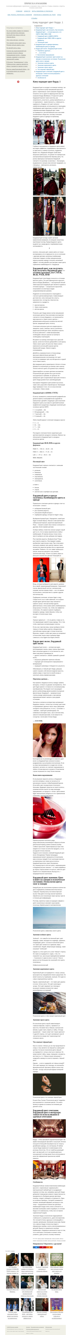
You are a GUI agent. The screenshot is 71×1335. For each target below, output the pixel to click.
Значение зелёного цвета (45, 63)
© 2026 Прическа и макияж (12, 1327)
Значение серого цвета (44, 67)
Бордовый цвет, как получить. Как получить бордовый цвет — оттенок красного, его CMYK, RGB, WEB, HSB (50, 32)
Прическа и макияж (35, 3)
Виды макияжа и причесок (42, 11)
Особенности (41, 78)
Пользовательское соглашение (37, 1327)
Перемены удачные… (44, 51)
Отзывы (34, 18)
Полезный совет (42, 42)
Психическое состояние (42, 1240)
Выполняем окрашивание (45, 55)
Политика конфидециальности (32, 1329)
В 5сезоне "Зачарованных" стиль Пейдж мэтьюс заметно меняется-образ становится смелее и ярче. (17, 64)
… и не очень (41, 53)
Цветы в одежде (55, 1238)
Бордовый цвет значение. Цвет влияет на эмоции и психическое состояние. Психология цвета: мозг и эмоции (50, 59)
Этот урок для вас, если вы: (15, 40)
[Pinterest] (42, 1247)
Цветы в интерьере (52, 1240)
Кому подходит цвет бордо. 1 (45, 28)
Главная (19, 11)
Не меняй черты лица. (13, 48)
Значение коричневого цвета (46, 65)
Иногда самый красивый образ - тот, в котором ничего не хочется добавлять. (18, 71)
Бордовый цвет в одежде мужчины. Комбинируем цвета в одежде (47, 45)
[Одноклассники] (49, 1247)
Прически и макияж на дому (45, 14)
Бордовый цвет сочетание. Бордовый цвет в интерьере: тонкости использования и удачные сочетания (50, 73)
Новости (27, 11)
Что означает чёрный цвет (45, 69)
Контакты (28, 1327)
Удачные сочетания (61, 1240)
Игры (59, 14)
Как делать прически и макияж (20, 14)
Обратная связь (48, 1327)
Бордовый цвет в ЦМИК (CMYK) (47, 36)
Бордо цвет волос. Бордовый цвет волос (49, 49)
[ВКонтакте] (36, 1247)
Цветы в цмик (41, 1238)
